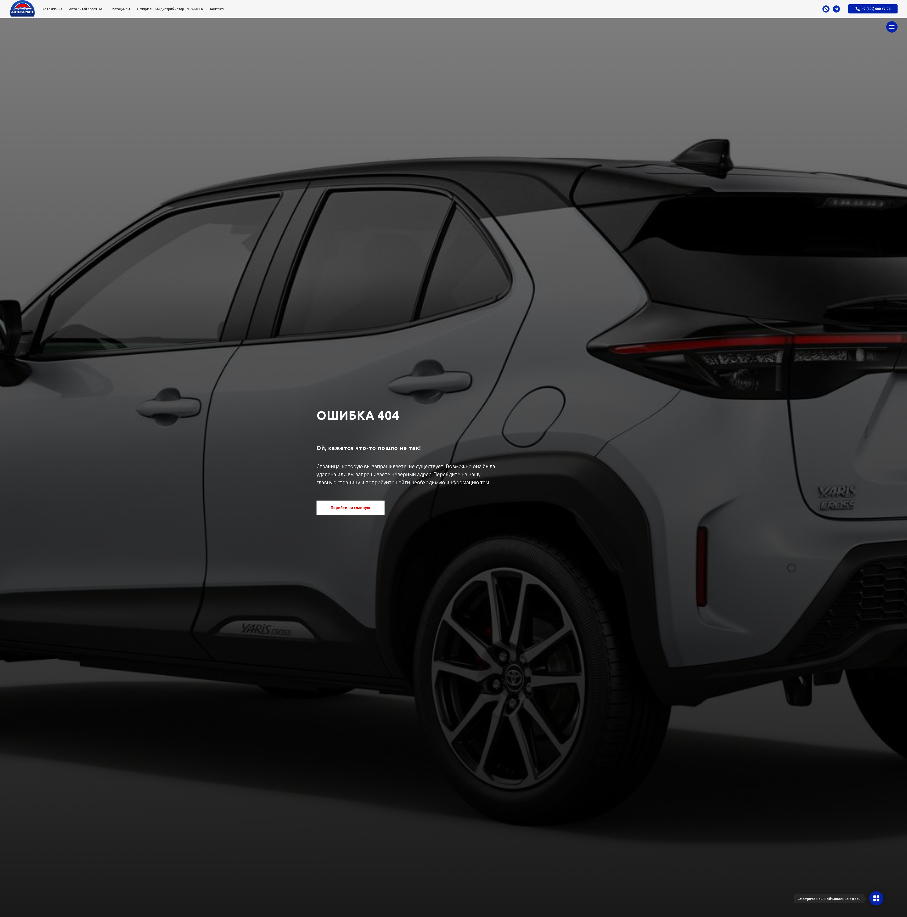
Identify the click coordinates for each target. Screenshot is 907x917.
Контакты (217, 9)
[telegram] (836, 9)
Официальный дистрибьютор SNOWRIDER (170, 9)
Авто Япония (52, 9)
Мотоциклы (120, 9)
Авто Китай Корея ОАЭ (86, 9)
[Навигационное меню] (891, 27)
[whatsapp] (826, 9)
